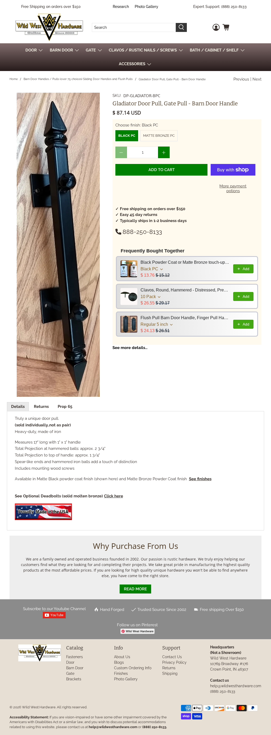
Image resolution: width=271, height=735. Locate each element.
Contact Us (172, 657)
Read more (135, 589)
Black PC (126, 136)
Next (256, 79)
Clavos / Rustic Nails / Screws (143, 50)
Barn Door (74, 668)
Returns (41, 406)
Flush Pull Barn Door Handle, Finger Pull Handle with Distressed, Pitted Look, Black (185, 317)
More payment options (232, 188)
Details (18, 406)
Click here (113, 496)
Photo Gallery (146, 6)
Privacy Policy (174, 662)
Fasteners (74, 657)
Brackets (73, 679)
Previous (241, 79)
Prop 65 (65, 406)
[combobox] (134, 27)
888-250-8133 (142, 231)
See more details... (129, 347)
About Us (122, 657)
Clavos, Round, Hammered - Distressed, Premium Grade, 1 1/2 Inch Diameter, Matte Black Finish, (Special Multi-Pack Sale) (185, 290)
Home (14, 79)
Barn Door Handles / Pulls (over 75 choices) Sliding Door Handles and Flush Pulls (78, 79)
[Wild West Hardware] (49, 27)
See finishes (200, 479)
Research (121, 6)
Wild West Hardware (39, 707)
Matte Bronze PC (159, 136)
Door (70, 662)
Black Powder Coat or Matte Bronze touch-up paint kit (185, 262)
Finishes (121, 673)
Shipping (170, 673)
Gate (70, 673)
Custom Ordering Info (132, 668)
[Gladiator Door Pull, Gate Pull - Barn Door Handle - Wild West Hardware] (58, 245)
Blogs (119, 662)
